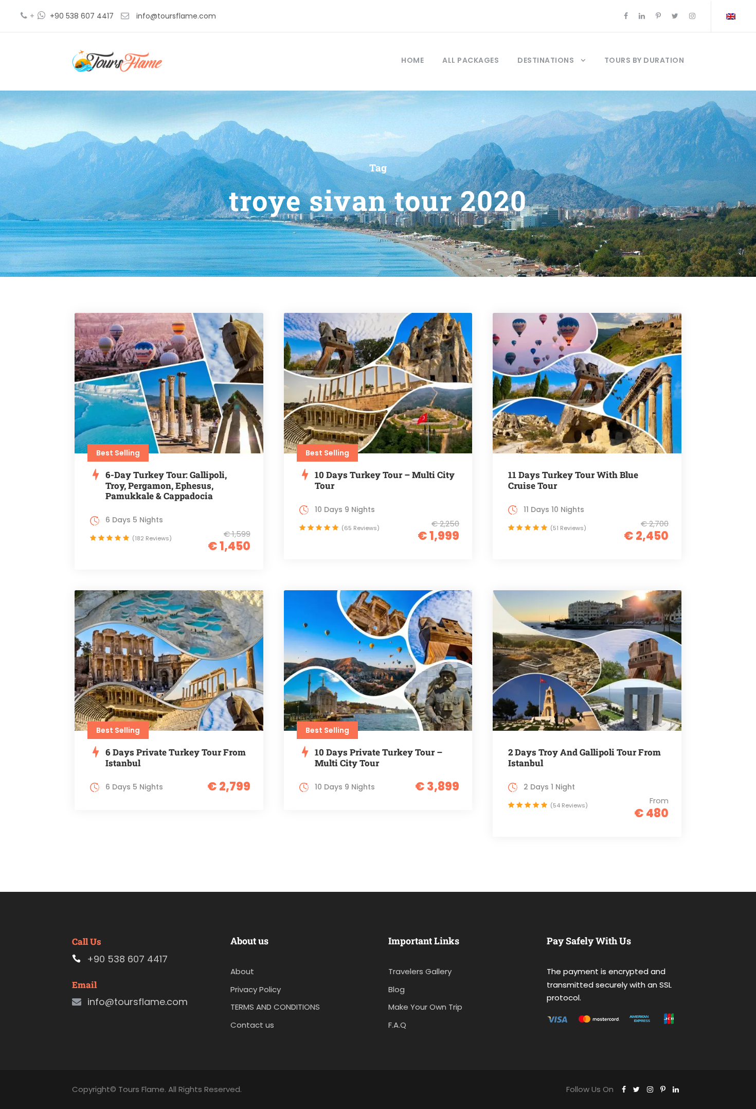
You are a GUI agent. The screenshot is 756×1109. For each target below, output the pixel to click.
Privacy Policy (255, 989)
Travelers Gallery (420, 971)
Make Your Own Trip (425, 1006)
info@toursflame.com (176, 16)
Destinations (545, 60)
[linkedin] (642, 16)
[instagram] (692, 16)
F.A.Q (397, 1024)
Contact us (252, 1024)
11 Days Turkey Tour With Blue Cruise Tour (573, 480)
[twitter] (675, 16)
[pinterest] (658, 16)
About (242, 971)
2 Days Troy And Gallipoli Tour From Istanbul (584, 757)
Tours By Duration (644, 60)
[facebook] (626, 16)
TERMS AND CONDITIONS (275, 1006)
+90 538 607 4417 (82, 16)
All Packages (470, 60)
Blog (396, 989)
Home (412, 60)
